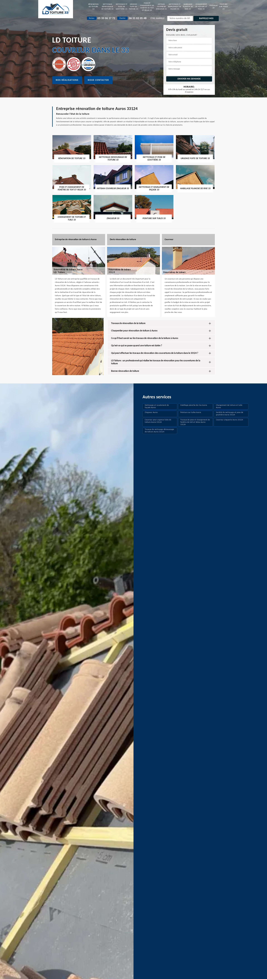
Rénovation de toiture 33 (93, 6)
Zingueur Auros (151, 412)
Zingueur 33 (213, 7)
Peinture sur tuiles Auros (190, 412)
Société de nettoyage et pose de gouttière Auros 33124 (229, 413)
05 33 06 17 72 (106, 18)
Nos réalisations (67, 80)
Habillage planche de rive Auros (193, 405)
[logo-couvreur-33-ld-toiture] (55, 9)
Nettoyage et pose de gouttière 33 (121, 6)
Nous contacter (98, 80)
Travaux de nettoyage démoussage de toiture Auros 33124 (159, 430)
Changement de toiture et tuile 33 (201, 6)
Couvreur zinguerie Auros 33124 (229, 420)
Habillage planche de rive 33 (188, 6)
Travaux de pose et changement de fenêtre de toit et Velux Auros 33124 (195, 422)
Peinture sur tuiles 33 (223, 6)
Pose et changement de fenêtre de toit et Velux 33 (147, 6)
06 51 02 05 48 (137, 18)
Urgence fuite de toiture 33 (133, 6)
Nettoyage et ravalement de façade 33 (174, 6)
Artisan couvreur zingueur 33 (161, 6)
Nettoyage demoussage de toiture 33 (107, 6)
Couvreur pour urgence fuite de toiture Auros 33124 (158, 421)
